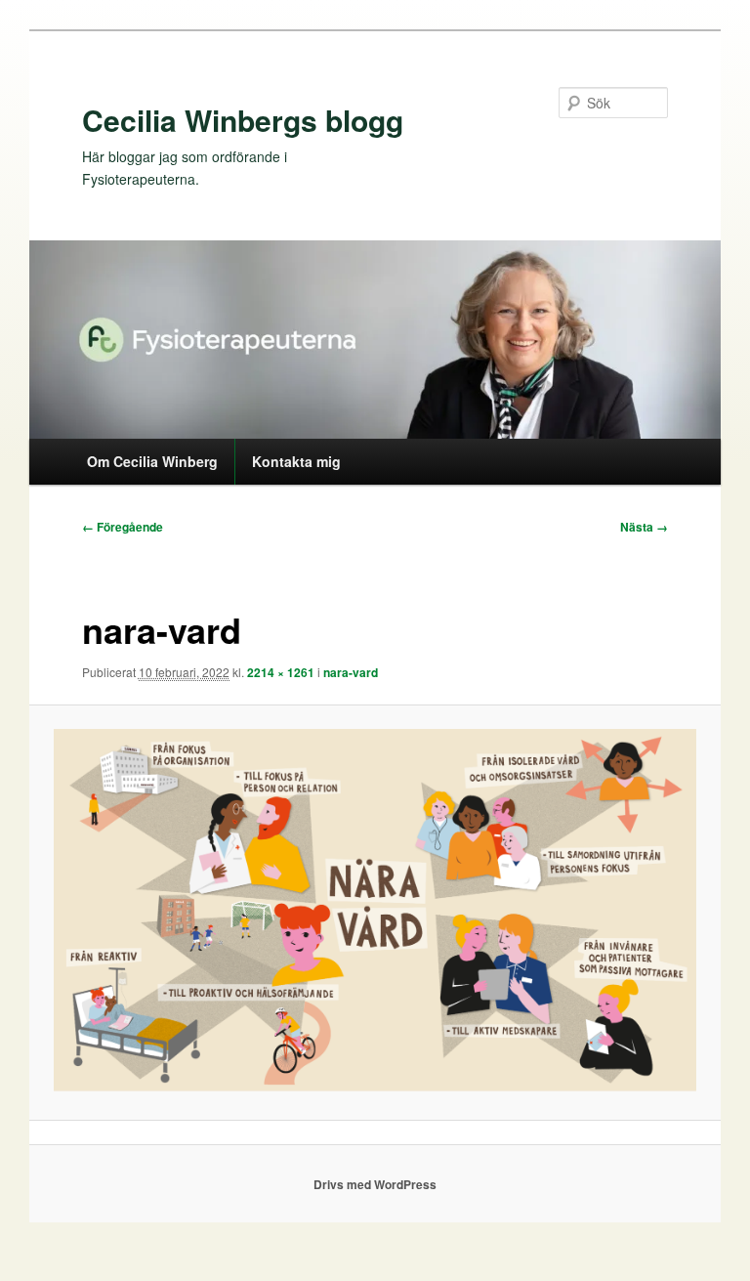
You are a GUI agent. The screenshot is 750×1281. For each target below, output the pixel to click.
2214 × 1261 (280, 672)
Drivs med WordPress (375, 1184)
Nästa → (644, 526)
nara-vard (350, 672)
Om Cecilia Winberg (152, 461)
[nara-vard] (375, 912)
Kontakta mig (296, 461)
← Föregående (122, 526)
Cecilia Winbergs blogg (242, 120)
